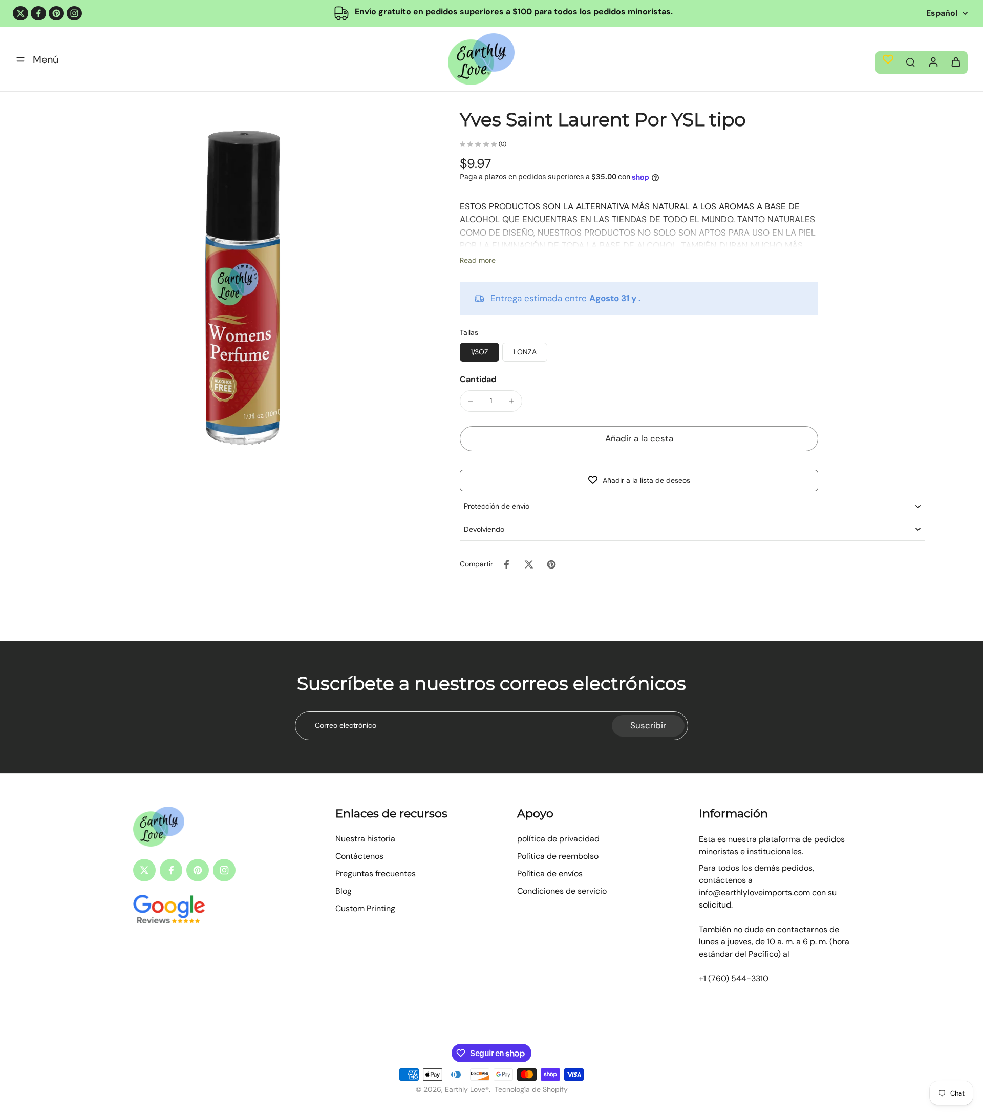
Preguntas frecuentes (375, 873)
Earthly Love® (467, 1089)
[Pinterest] (56, 13)
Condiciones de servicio (562, 891)
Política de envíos (550, 873)
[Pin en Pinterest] (551, 564)
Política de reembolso (558, 856)
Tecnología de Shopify (531, 1089)
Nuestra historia (365, 838)
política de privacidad (558, 838)
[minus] (470, 401)
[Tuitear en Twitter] (529, 564)
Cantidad (478, 379)
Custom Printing (365, 908)
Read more (478, 260)
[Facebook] (38, 13)
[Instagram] (74, 13)
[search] (910, 61)
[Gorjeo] (20, 13)
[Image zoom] (242, 292)
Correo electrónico (345, 725)
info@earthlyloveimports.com (754, 892)
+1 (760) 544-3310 (733, 978)
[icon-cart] (955, 61)
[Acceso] (933, 61)
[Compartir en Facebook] (506, 564)
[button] (639, 438)
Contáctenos (359, 856)
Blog (343, 891)
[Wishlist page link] (888, 59)
